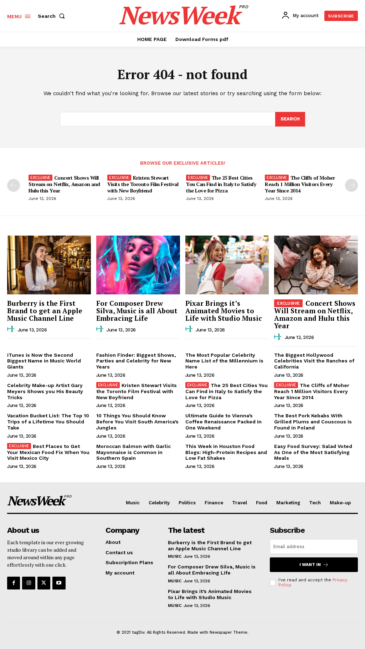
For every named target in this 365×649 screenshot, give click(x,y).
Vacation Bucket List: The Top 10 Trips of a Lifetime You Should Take (48, 422)
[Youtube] (58, 583)
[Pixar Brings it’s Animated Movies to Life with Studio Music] (227, 265)
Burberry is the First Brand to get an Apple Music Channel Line (44, 311)
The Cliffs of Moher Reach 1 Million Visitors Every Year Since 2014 (300, 184)
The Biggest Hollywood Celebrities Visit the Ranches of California (314, 361)
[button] (53, 16)
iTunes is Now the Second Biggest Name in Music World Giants (44, 361)
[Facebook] (13, 583)
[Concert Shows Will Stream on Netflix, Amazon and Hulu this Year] (316, 265)
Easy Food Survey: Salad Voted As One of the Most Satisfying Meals (313, 452)
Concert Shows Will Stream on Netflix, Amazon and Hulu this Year (64, 184)
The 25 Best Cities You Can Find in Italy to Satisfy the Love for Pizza (221, 184)
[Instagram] (28, 583)
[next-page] (351, 185)
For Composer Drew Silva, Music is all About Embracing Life (137, 311)
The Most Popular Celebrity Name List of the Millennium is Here (224, 361)
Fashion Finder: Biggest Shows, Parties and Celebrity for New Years (136, 361)
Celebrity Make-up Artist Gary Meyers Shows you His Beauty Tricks (45, 391)
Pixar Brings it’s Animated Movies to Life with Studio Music (223, 311)
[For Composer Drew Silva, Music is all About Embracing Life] (138, 265)
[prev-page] (13, 185)
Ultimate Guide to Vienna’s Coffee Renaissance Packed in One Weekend (223, 422)
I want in (310, 564)
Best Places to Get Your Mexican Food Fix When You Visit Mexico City (48, 452)
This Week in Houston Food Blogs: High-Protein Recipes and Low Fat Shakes (226, 452)
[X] (43, 583)
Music (174, 556)
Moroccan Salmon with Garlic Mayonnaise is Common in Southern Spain (133, 452)
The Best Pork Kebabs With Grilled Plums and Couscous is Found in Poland (313, 422)
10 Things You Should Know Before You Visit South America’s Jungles (137, 422)
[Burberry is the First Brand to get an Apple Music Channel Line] (49, 265)
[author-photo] (11, 329)
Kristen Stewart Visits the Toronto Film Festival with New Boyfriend (142, 184)
